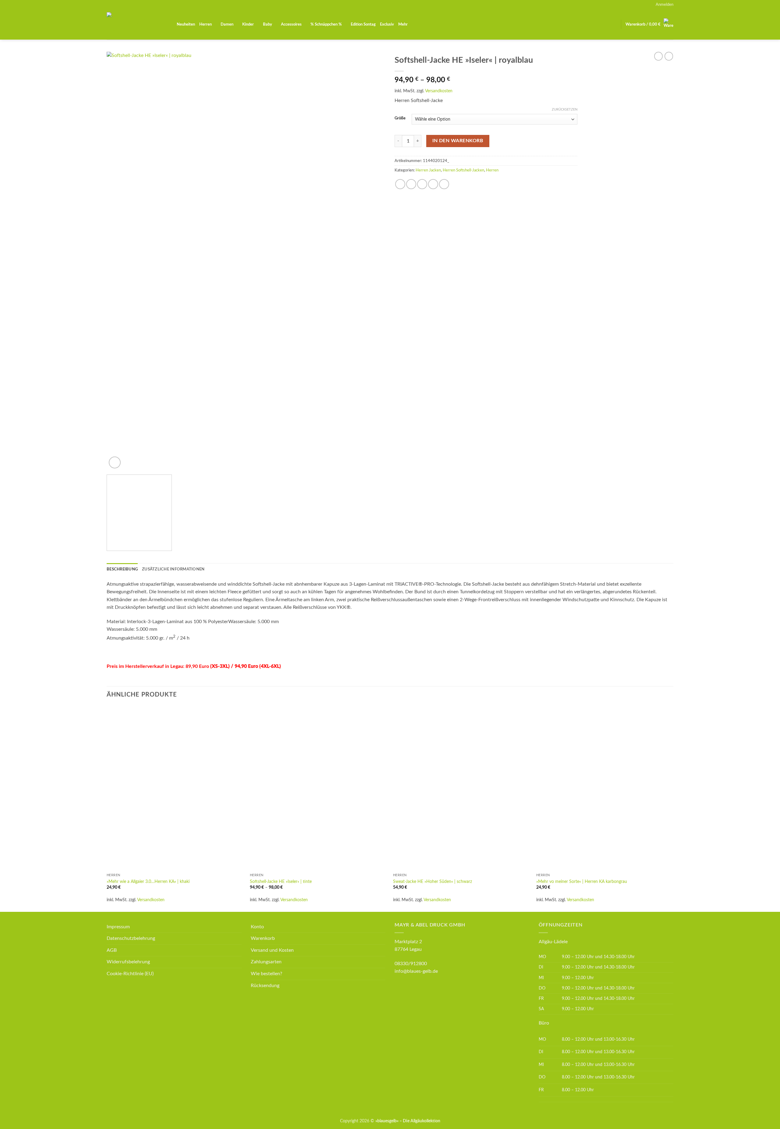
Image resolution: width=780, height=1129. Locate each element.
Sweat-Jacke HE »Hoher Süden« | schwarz (432, 881)
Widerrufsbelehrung (128, 961)
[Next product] (658, 56)
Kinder (248, 24)
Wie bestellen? (266, 973)
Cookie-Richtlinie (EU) (130, 973)
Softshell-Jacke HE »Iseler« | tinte (281, 881)
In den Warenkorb (457, 141)
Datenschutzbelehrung (131, 938)
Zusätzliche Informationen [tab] (173, 569)
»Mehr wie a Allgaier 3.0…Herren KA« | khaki (148, 881)
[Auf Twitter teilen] (411, 184)
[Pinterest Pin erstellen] (433, 184)
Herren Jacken (428, 170)
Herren (205, 24)
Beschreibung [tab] (122, 569)
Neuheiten (186, 24)
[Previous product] (669, 56)
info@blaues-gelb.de (416, 971)
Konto (257, 926)
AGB (112, 950)
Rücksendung (265, 985)
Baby (267, 24)
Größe (400, 118)
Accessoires (291, 24)
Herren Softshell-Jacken (463, 170)
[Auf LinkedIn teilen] (444, 184)
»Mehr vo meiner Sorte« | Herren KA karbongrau (581, 881)
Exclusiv (387, 24)
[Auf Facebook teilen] (400, 184)
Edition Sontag (363, 24)
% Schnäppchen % (326, 24)
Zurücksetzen (564, 109)
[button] (664, 4)
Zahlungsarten (266, 961)
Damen (227, 24)
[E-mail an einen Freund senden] (422, 184)
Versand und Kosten (272, 950)
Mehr (403, 24)
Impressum (118, 926)
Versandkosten (438, 91)
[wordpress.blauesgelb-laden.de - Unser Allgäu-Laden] (137, 24)
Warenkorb (263, 938)
